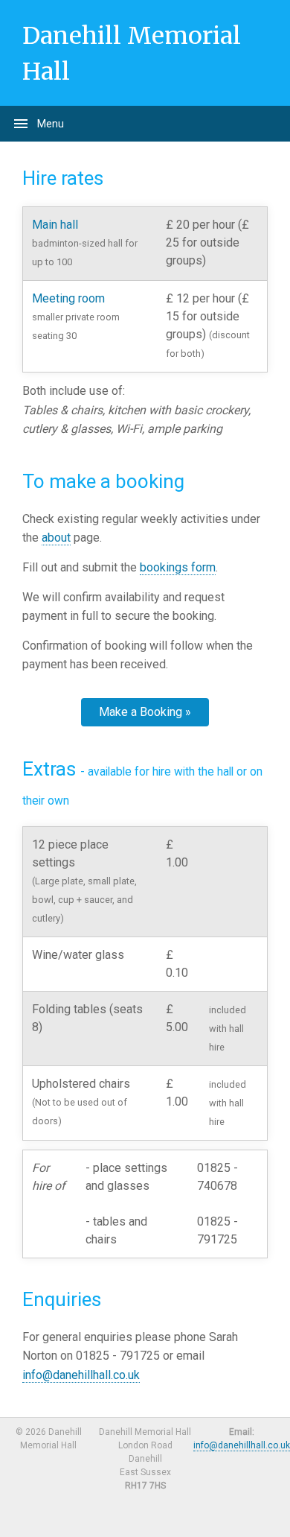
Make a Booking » (145, 712)
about (56, 537)
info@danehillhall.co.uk (81, 1375)
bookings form (178, 567)
